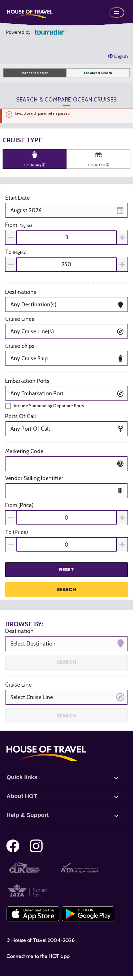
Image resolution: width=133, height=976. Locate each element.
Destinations (20, 292)
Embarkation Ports (27, 381)
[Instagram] (36, 846)
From (18, 225)
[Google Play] (88, 913)
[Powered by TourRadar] (36, 32)
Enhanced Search (98, 73)
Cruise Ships (20, 346)
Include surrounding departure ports (49, 405)
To (15, 252)
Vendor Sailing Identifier (34, 478)
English (121, 56)
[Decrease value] (10, 237)
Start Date (17, 198)
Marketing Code (24, 451)
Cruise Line (18, 684)
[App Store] (32, 913)
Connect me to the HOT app (38, 956)
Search (66, 590)
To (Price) (16, 532)
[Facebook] (12, 846)
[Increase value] (122, 237)
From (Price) (19, 505)
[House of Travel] (29, 12)
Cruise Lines (19, 319)
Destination (19, 631)
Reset (66, 570)
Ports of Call (20, 416)
